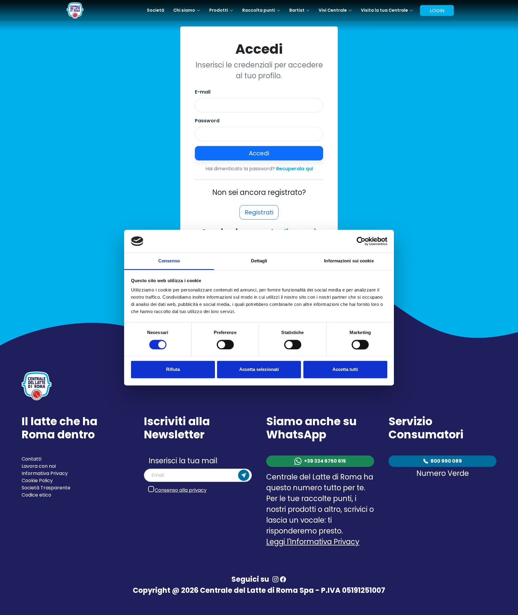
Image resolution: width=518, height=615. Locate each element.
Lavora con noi (39, 466)
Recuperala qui (294, 168)
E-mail (202, 91)
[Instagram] (275, 579)
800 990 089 (446, 461)
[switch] (225, 344)
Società (155, 10)
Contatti (31, 458)
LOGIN (437, 10)
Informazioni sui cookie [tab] (349, 261)
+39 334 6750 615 (325, 461)
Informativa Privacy (45, 473)
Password (207, 120)
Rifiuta (173, 369)
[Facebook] (283, 579)
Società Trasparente (46, 487)
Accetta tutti (345, 369)
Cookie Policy (37, 480)
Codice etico (36, 494)
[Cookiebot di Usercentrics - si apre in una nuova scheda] (361, 241)
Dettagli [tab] (259, 261)
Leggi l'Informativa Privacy (312, 542)
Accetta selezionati (259, 369)
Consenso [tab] (169, 261)
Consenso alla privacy (181, 490)
